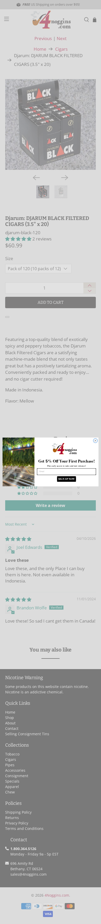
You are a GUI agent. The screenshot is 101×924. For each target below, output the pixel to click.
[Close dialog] (95, 440)
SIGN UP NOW (66, 479)
